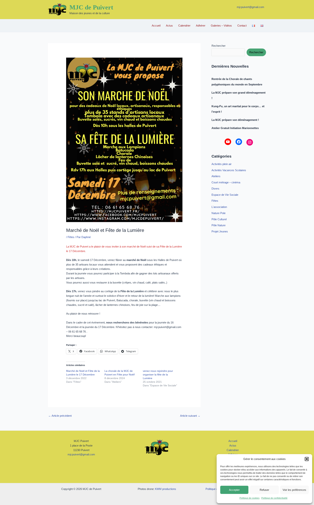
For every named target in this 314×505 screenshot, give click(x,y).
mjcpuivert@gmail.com (250, 7)
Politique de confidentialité (274, 498)
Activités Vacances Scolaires (229, 170)
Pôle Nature (219, 225)
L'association (219, 206)
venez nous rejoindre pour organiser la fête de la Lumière (158, 374)
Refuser (264, 489)
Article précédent (60, 415)
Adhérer (200, 25)
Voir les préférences (294, 489)
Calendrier (184, 25)
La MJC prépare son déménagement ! (235, 119)
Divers (215, 188)
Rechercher (219, 45)
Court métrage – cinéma (226, 182)
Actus (169, 25)
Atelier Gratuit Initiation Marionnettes (235, 128)
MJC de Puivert (91, 7)
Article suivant (190, 415)
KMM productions (165, 488)
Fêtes (71, 237)
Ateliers (216, 176)
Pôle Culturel (219, 219)
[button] (307, 459)
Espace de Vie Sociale (225, 194)
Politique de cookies (249, 498)
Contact (242, 25)
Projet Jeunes (220, 231)
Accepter (234, 489)
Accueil (156, 25)
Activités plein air (222, 164)
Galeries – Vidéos (221, 25)
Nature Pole (219, 213)
